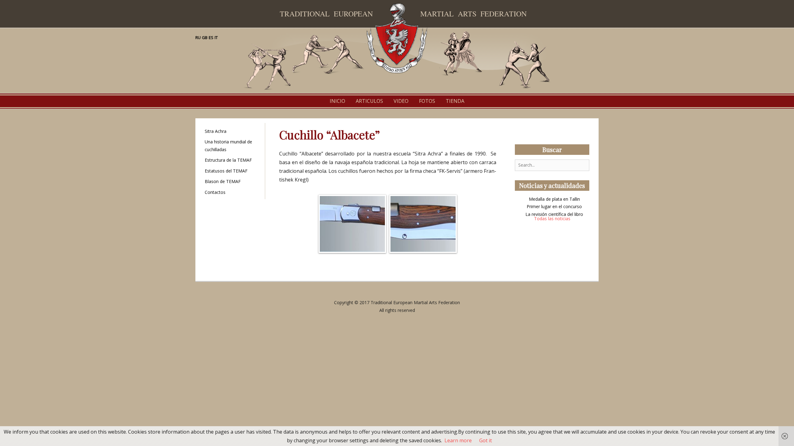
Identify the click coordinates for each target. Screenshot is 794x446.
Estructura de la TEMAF (228, 160)
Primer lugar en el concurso (554, 206)
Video (401, 101)
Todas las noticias (552, 218)
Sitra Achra (215, 131)
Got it (485, 440)
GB (204, 37)
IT (216, 37)
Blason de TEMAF (223, 181)
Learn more (458, 440)
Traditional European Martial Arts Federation (415, 302)
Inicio (337, 101)
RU (198, 37)
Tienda (455, 101)
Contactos (215, 192)
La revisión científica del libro (554, 214)
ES (211, 37)
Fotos (427, 101)
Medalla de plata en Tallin (554, 199)
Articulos (369, 101)
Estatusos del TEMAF (226, 171)
